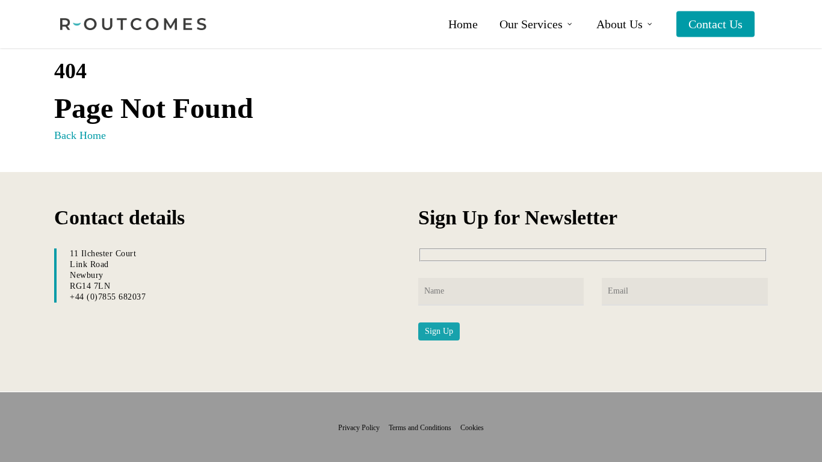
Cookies (472, 428)
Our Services (531, 24)
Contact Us (715, 24)
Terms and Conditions (424, 428)
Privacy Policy (362, 428)
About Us (619, 24)
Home (463, 24)
